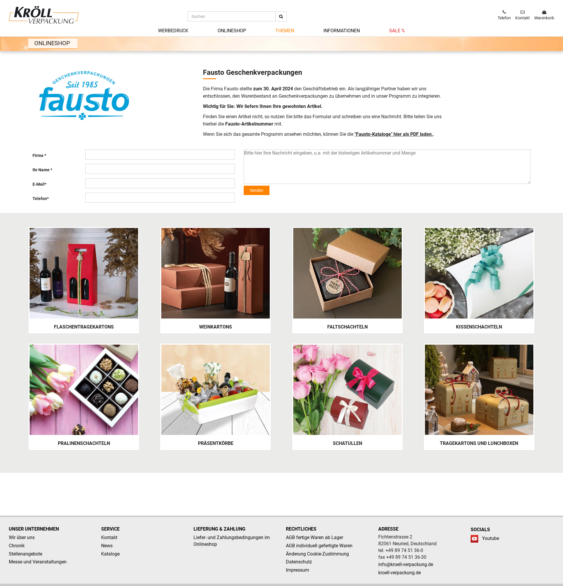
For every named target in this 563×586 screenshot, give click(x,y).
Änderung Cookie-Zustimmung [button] (317, 554)
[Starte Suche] (281, 16)
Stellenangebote (25, 554)
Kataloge (110, 554)
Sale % (397, 30)
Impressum (297, 570)
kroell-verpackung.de (399, 572)
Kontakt (109, 537)
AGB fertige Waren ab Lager (314, 537)
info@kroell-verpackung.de (405, 564)
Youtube (490, 538)
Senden (256, 190)
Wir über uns (22, 537)
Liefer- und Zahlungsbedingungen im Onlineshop (232, 541)
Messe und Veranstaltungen (38, 562)
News (107, 545)
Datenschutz (299, 562)
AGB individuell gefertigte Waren (319, 545)
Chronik (17, 545)
